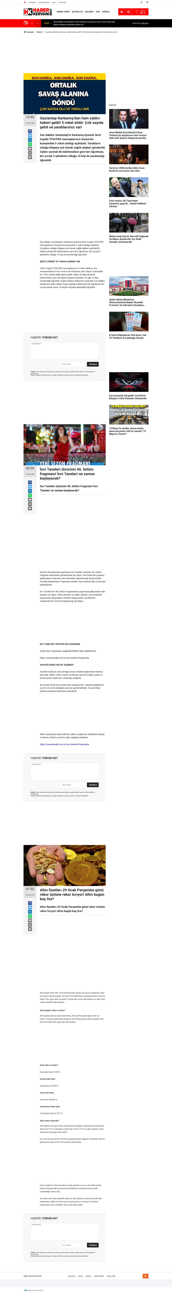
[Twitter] (30, 135)
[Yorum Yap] (30, 157)
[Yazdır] (30, 153)
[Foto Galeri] (147, 2)
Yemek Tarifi (63, 12)
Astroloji (77, 12)
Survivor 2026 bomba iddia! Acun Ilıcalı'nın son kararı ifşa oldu (78, 23)
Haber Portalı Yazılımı (35, 1290)
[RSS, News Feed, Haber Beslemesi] (145, 1276)
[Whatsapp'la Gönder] (30, 144)
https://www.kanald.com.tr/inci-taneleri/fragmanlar (64, 744)
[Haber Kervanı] (38, 12)
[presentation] (32, 23)
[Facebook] (30, 131)
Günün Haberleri (44, 2)
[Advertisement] (86, 53)
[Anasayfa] (25, 2)
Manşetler (32, 2)
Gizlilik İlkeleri (99, 1276)
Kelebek (89, 12)
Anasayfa (71, 1276)
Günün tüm (140, 23)
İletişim (88, 1276)
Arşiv (54, 2)
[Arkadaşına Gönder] (30, 148)
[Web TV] (141, 2)
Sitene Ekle (62, 2)
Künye (80, 1276)
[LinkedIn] (30, 140)
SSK (98, 12)
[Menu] (122, 12)
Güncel (106, 12)
